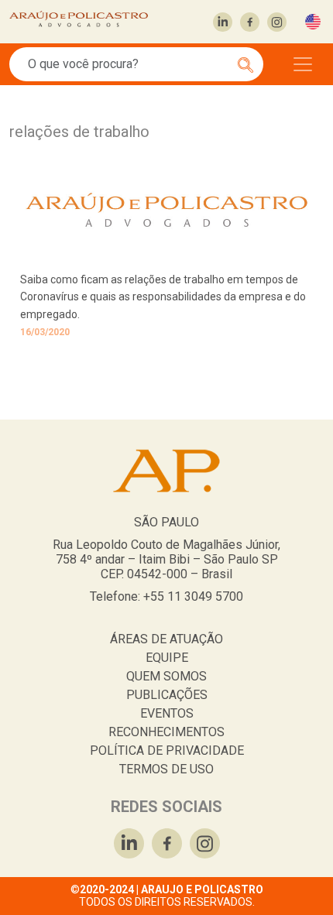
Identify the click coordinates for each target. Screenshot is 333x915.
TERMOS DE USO (166, 769)
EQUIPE (167, 657)
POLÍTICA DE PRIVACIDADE (167, 750)
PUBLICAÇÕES (167, 694)
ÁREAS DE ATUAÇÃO (166, 639)
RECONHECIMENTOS (166, 732)
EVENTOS (167, 713)
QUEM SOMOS (166, 676)
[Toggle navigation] (303, 64)
